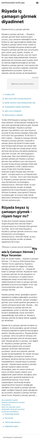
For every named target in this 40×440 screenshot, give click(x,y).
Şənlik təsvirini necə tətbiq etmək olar (20, 103)
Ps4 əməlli (9, 418)
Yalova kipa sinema (12, 422)
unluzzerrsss (6, 405)
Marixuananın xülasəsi (14, 115)
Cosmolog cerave (12, 414)
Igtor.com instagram (13, 111)
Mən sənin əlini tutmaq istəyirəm (18, 99)
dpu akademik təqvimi (10, 400)
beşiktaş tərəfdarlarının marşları (13, 402)
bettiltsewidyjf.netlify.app (13, 3)
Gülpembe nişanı (11, 426)
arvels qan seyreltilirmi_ (10, 411)
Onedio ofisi (9, 94)
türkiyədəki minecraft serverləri (13, 409)
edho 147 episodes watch (11, 407)
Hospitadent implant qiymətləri (17, 107)
